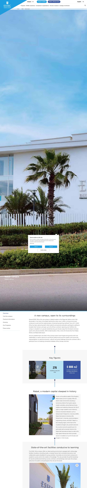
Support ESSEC (42, 1)
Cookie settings (43, 250)
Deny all (51, 246)
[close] (56, 235)
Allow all (36, 246)
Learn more (32, 243)
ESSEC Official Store (54, 1)
